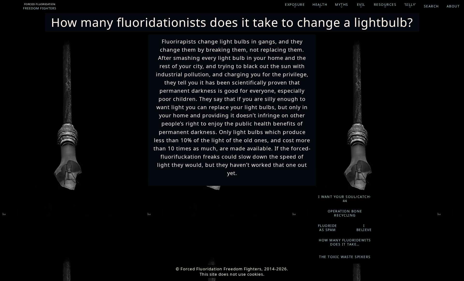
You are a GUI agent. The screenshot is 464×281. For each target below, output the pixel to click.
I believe (364, 227)
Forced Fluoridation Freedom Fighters (39, 6)
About (453, 6)
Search (431, 6)
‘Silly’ (410, 4)
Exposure (295, 4)
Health (319, 4)
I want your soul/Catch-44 (344, 198)
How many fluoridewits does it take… (345, 242)
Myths (341, 4)
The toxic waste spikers (345, 256)
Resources (385, 4)
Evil (361, 4)
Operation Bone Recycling (345, 213)
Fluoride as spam (327, 227)
